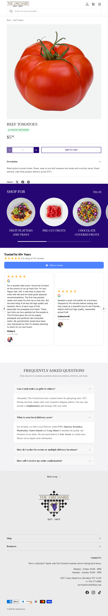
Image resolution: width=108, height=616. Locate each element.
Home (9, 20)
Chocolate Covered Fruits (87, 232)
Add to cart (71, 150)
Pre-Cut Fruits (53, 230)
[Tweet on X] (17, 182)
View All (97, 191)
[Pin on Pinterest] (28, 182)
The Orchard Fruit (18, 609)
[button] (93, 4)
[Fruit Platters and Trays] (21, 212)
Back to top (52, 477)
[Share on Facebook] (23, 182)
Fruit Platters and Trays (21, 232)
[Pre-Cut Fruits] (54, 212)
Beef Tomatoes (19, 20)
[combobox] (54, 11)
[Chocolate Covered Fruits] (87, 212)
